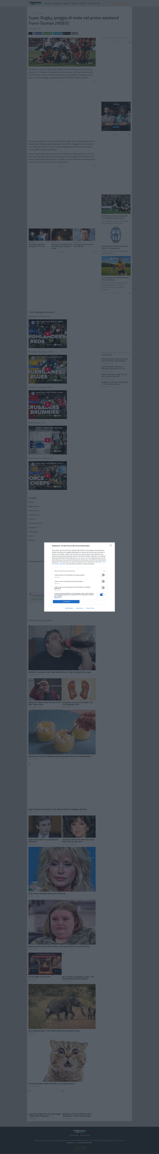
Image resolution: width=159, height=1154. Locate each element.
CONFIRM (66, 601)
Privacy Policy (90, 608)
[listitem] (79, 571)
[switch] (102, 575)
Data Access (79, 608)
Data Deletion (69, 608)
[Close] (111, 546)
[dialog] (79, 577)
